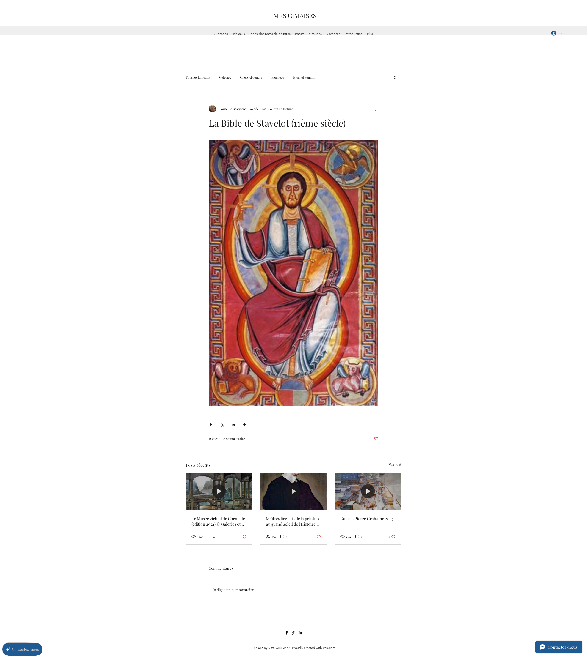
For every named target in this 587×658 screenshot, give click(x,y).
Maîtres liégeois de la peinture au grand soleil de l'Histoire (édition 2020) (293, 521)
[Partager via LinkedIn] (233, 424)
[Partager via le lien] (244, 424)
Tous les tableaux (198, 77)
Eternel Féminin (304, 77)
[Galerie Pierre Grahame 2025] (368, 491)
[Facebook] (286, 633)
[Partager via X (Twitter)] (222, 424)
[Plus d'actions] (375, 109)
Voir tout (395, 464)
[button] (395, 77)
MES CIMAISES (294, 15)
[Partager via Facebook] (211, 424)
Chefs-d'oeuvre (251, 77)
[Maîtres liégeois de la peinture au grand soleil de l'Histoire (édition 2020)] (293, 491)
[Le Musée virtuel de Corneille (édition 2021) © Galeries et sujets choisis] (219, 491)
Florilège (277, 77)
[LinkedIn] (300, 633)
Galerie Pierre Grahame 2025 (366, 518)
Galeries (225, 77)
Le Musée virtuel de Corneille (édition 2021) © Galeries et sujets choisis (218, 521)
